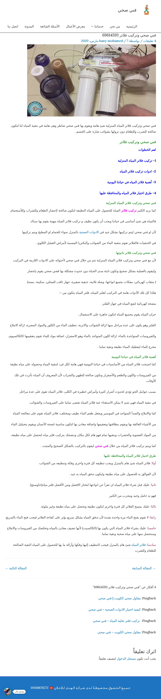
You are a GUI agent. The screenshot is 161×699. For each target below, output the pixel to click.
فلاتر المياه (138, 545)
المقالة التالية (16, 568)
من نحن (115, 26)
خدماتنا (99, 26)
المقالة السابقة (144, 568)
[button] (7, 691)
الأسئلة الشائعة (50, 26)
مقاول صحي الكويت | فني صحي (119, 598)
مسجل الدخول (126, 659)
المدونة (29, 26)
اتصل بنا (13, 26)
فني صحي (127, 10)
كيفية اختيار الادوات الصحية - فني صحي (114, 609)
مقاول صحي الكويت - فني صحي (119, 632)
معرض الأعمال (75, 26)
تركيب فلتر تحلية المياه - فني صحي (117, 621)
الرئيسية (131, 26)
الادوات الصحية (89, 232)
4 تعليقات (149, 41)
